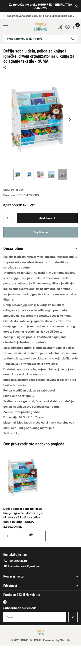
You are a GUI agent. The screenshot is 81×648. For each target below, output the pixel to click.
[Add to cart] (31, 536)
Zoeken (73, 38)
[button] (69, 119)
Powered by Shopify (57, 640)
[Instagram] (4, 602)
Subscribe (73, 617)
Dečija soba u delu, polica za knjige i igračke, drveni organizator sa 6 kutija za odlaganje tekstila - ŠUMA (23, 515)
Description (13, 248)
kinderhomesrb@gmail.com (24, 566)
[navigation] (17, 174)
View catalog (5, 27)
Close (76, 6)
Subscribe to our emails (19, 608)
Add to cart (47, 218)
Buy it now (40, 232)
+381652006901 (17, 560)
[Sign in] (67, 27)
